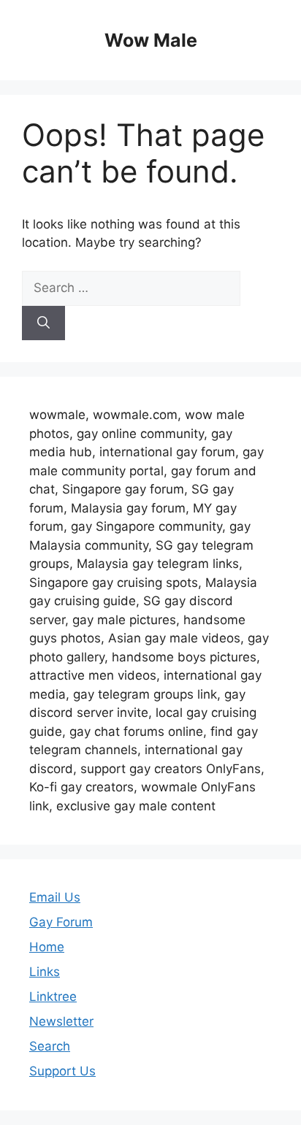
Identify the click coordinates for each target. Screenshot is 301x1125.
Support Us (62, 1071)
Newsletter (61, 1021)
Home (46, 947)
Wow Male (150, 40)
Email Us (54, 897)
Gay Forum (61, 922)
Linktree (53, 996)
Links (44, 971)
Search (49, 1046)
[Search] (43, 323)
